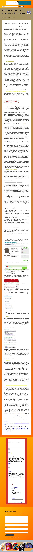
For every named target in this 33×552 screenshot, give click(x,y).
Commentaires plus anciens (14, 502)
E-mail (6, 527)
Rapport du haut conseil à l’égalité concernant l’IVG (13, 417)
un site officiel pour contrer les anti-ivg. (21, 415)
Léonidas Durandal (15, 487)
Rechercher (21, 6)
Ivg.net (24, 123)
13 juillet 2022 (10, 471)
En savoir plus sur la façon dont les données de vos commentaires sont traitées (16, 537)
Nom (6, 523)
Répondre (9, 463)
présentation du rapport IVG (18, 413)
